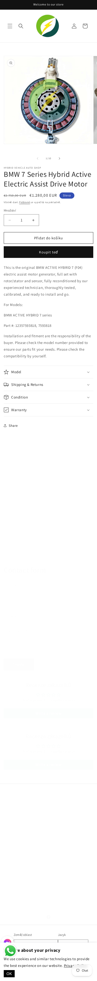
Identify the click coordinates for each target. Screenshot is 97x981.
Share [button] (13, 425)
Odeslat (19, 664)
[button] (9, 26)
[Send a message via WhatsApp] (10, 951)
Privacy (15, 878)
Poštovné (24, 202)
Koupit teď (48, 252)
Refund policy (21, 901)
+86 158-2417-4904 (43, 814)
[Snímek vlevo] (37, 158)
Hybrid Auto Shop (31, 820)
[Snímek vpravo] (59, 158)
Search (15, 856)
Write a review (48, 713)
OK (9, 974)
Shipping (17, 890)
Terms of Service (23, 867)
